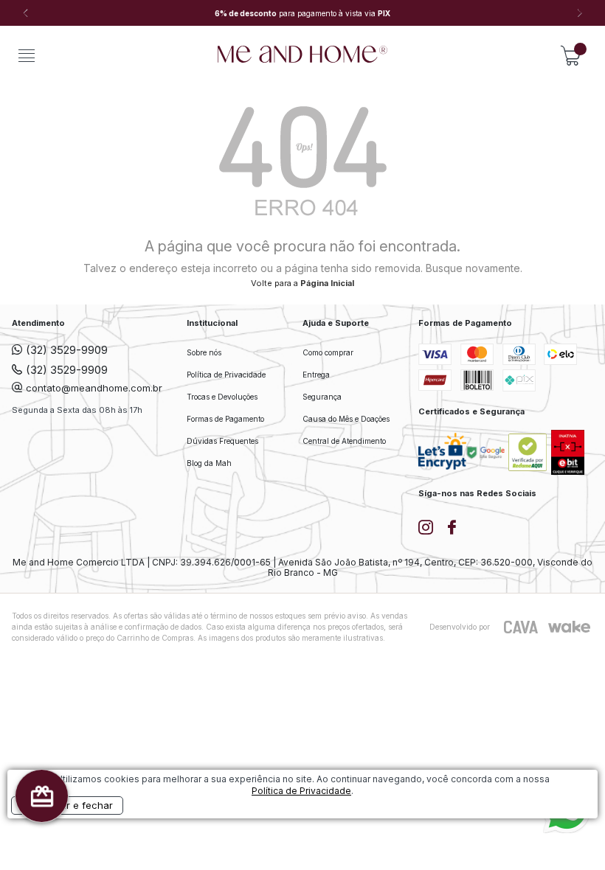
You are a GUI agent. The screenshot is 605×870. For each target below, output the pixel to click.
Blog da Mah (209, 463)
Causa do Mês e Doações (346, 418)
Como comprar (327, 352)
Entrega (316, 374)
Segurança (322, 396)
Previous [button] (25, 13)
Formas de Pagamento (225, 418)
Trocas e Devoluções (222, 396)
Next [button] (579, 13)
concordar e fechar (67, 805)
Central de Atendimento (344, 440)
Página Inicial (327, 283)
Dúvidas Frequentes (222, 440)
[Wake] (569, 627)
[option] (302, 13)
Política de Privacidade (226, 374)
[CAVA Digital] (521, 627)
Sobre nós (204, 352)
